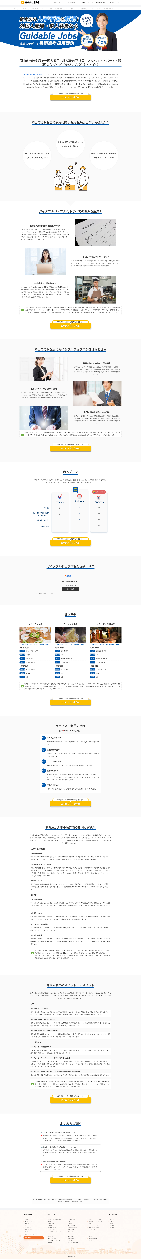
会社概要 (27, 1219)
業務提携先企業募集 (29, 1229)
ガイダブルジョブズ (52, 1227)
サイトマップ (28, 1225)
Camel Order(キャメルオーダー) (55, 1231)
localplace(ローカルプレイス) (95, 1221)
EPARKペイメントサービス (95, 1219)
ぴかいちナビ (71, 1240)
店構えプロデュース (72, 1227)
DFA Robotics (71, 1238)
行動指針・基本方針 (29, 1231)
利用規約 (27, 1223)
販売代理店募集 (28, 1227)
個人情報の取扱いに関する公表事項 (32, 1234)
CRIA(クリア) (71, 1229)
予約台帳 (112, 1221)
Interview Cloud (92, 1234)
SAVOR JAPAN (51, 1223)
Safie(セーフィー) (72, 1234)
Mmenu (90, 1231)
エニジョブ (50, 1234)
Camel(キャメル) (92, 1229)
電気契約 (112, 1225)
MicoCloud (50, 1236)
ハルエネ (91, 1223)
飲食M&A (91, 1236)
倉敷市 (69, 576)
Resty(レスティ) (71, 1219)
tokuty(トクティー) (52, 1229)
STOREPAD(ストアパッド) (54, 1240)
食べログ (50, 1221)
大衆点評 (70, 1223)
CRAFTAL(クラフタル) (94, 1227)
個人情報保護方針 (28, 1221)
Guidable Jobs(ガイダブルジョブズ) (35, 74)
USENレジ (91, 1240)
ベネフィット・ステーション (74, 1242)
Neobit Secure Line (93, 1238)
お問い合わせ (28, 1237)
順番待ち (112, 1219)
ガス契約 (112, 1227)
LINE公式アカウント (72, 1221)
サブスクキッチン (72, 1225)
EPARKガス (50, 1225)
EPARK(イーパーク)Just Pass (54, 1219)
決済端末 (112, 1223)
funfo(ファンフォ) (52, 1238)
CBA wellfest (71, 1231)
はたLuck (50, 1242)
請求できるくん (71, 1236)
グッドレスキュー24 (93, 1225)
